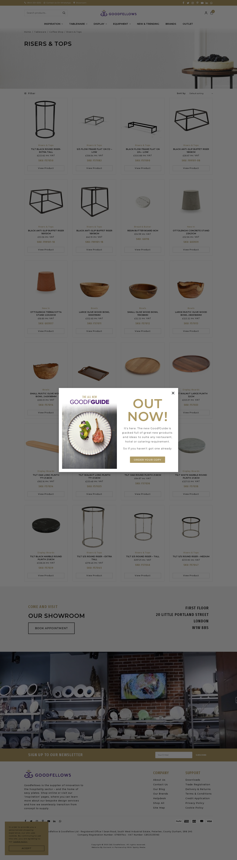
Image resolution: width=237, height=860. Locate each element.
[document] (118, 430)
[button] (173, 393)
